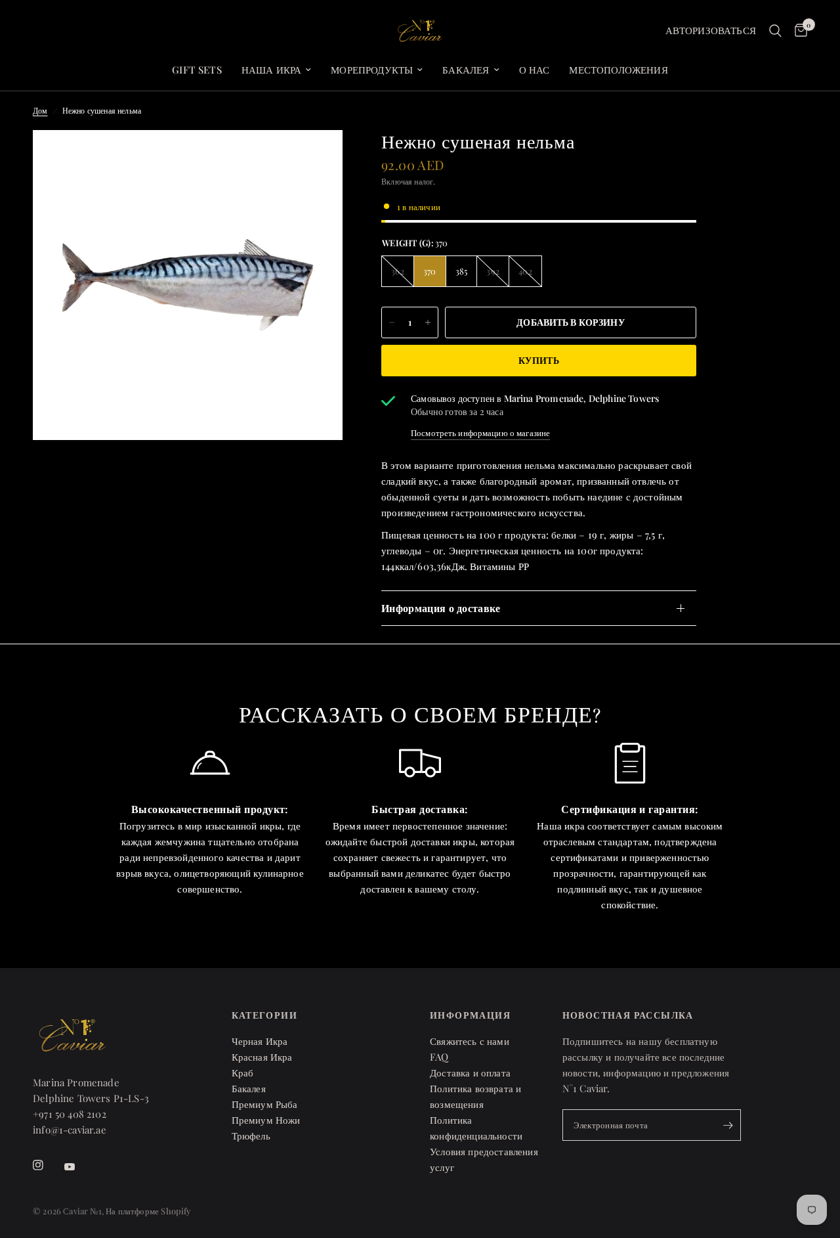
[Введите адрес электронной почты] (728, 1125)
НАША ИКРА (272, 69)
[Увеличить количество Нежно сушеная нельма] (428, 322)
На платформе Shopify (148, 1210)
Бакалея (465, 69)
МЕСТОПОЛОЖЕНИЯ (618, 69)
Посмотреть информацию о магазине (480, 432)
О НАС (534, 69)
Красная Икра (262, 1056)
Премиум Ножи (266, 1119)
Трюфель (251, 1135)
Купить (538, 360)
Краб (243, 1072)
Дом (40, 110)
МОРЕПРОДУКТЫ (372, 69)
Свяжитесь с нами (469, 1041)
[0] (797, 31)
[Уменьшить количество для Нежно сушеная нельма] (392, 322)
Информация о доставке (441, 608)
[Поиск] (775, 31)
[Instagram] (47, 1165)
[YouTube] (78, 1167)
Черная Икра (260, 1041)
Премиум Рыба (265, 1104)
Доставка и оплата (470, 1072)
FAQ (439, 1056)
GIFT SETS (197, 69)
